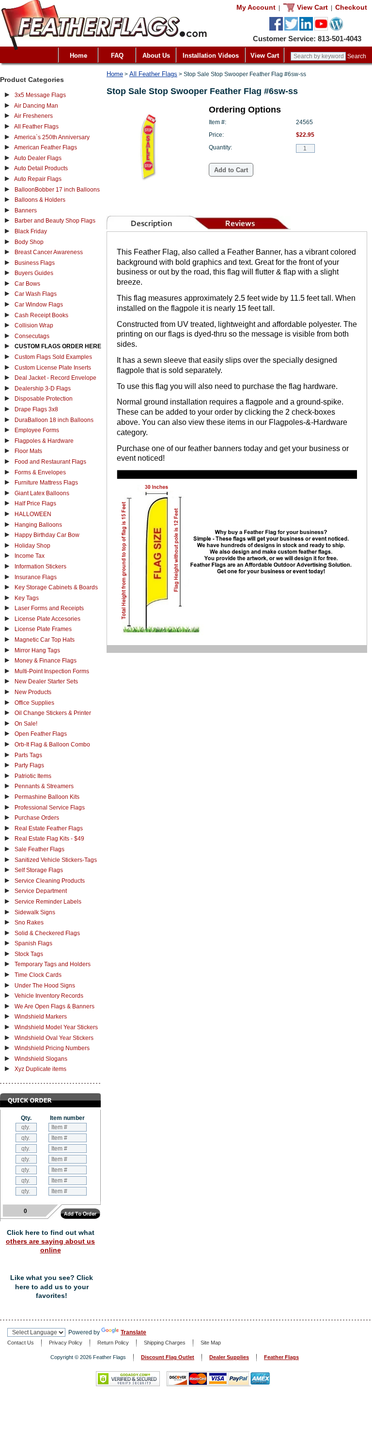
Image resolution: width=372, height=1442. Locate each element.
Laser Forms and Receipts (49, 608)
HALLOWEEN (33, 514)
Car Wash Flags (36, 294)
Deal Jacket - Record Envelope (55, 377)
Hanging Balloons (38, 524)
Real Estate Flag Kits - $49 (49, 838)
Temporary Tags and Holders (53, 964)
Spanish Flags (33, 943)
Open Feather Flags (41, 733)
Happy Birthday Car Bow (47, 535)
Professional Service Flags (50, 807)
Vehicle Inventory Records (49, 995)
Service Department (41, 891)
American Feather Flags (45, 147)
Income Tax (30, 555)
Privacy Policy (65, 1342)
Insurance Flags (36, 577)
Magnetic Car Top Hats (45, 639)
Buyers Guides (34, 273)
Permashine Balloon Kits (47, 797)
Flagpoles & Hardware (44, 440)
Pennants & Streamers (44, 786)
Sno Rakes (29, 922)
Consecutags (32, 336)
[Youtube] (321, 28)
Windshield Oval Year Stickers (54, 1038)
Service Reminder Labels (48, 901)
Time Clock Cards (38, 975)
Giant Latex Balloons (42, 493)
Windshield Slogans (41, 1058)
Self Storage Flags (39, 870)
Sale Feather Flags (39, 849)
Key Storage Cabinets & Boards (56, 587)
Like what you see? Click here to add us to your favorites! (51, 1286)
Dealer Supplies (229, 1357)
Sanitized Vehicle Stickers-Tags (56, 860)
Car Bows (27, 283)
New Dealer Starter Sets (46, 681)
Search (356, 56)
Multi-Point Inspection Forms (52, 671)
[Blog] (336, 28)
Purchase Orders (37, 817)
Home (78, 55)
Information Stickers (40, 566)
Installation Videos (211, 55)
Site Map (211, 1342)
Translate (133, 1332)
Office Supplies (34, 702)
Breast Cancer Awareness (49, 252)
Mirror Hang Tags (37, 650)
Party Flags (29, 765)
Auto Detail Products (41, 168)
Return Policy (113, 1342)
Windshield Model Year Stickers (56, 1027)
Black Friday (31, 231)
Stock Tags (29, 954)
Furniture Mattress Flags (46, 482)
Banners (26, 210)
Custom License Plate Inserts (53, 367)
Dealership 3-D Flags (43, 388)
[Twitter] (291, 28)
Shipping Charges (165, 1342)
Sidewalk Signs (35, 912)
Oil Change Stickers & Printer (53, 713)
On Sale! (26, 723)
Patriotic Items (33, 776)
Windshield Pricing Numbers (52, 1048)
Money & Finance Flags (46, 660)
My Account (256, 7)
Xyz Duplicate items (40, 1069)
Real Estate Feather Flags (49, 828)
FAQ (117, 55)
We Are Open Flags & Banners (54, 1006)
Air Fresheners (33, 116)
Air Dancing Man (36, 105)
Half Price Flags (35, 503)
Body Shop (29, 242)
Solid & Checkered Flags (47, 933)
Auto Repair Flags (38, 179)
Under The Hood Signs (45, 985)
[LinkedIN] (306, 28)
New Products (33, 692)
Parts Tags (28, 755)
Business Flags (35, 262)
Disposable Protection (44, 398)
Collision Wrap (34, 325)
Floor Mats (28, 451)
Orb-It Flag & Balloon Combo (52, 744)
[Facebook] (276, 28)
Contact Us (20, 1342)
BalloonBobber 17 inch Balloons (57, 189)
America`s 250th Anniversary (52, 137)
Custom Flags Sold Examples (53, 357)
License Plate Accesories (47, 619)
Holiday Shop (32, 545)
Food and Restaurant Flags (50, 461)
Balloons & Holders (40, 199)
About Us (156, 55)
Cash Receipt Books (41, 315)
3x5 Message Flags (40, 95)
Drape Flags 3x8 (36, 409)
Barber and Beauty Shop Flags (55, 220)
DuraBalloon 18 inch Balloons (54, 420)
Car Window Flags (39, 304)
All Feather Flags (36, 126)
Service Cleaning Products (50, 880)
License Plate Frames (43, 629)
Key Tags (27, 598)
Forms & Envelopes (40, 472)
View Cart (264, 55)
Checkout (351, 7)
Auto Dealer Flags (38, 158)
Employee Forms (37, 430)
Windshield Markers (41, 1016)
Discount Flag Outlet (167, 1357)
